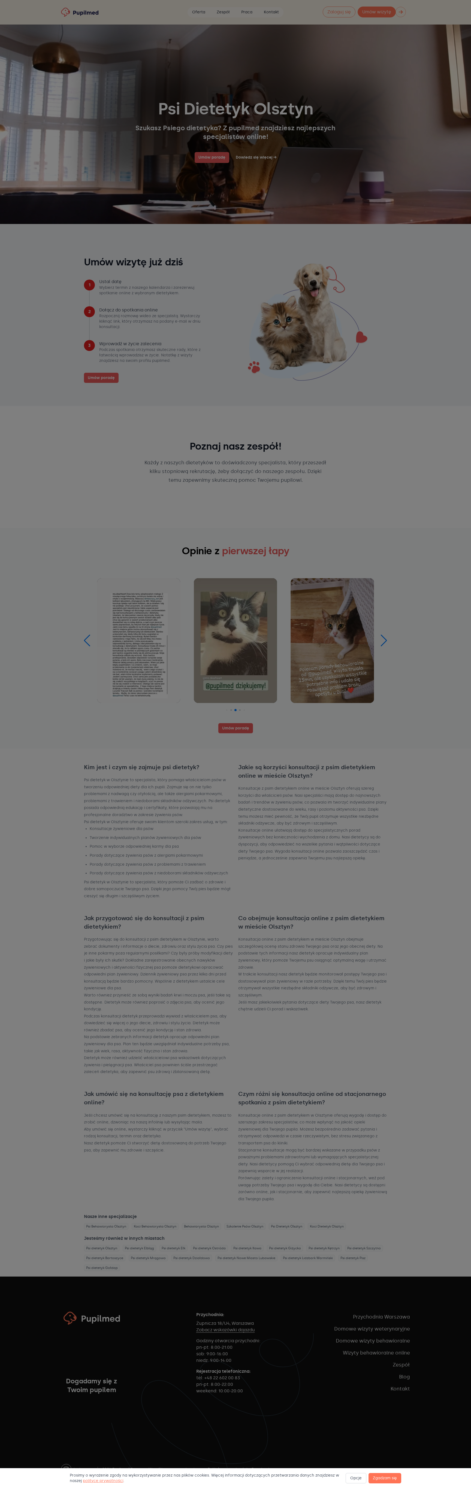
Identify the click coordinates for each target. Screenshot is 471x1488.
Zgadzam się (385, 1478)
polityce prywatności (103, 1480)
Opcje (356, 1478)
